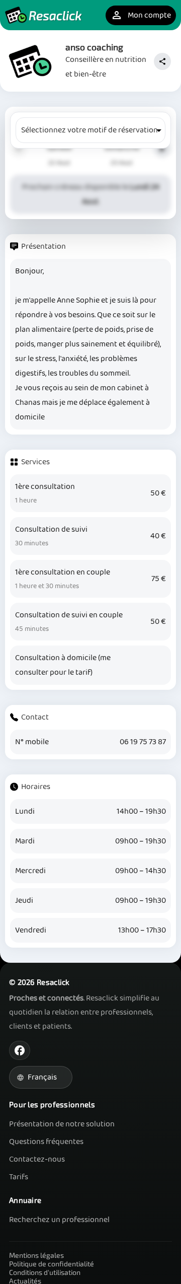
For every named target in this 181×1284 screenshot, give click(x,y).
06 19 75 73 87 (143, 742)
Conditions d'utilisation (44, 1272)
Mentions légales (36, 1255)
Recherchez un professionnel (59, 1219)
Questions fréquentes (46, 1141)
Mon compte (141, 15)
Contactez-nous (37, 1159)
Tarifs (18, 1177)
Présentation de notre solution (62, 1124)
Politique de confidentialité (51, 1263)
